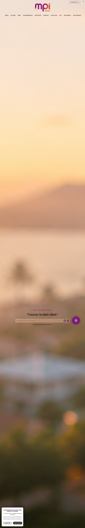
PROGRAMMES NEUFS (28, 15)
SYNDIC (19, 15)
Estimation (46, 15)
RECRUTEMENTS (67, 15)
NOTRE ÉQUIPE (38, 15)
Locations (13, 15)
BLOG (60, 15)
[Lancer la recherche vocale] (76, 320)
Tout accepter (17, 523)
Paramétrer (7, 523)
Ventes (6, 15)
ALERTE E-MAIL (54, 15)
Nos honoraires (77, 15)
